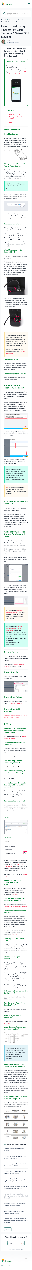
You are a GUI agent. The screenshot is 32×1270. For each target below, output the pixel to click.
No (23, 1243)
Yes (11, 1243)
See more (8, 1229)
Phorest (3, 20)
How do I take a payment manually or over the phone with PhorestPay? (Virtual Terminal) (16, 1220)
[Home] (7, 4)
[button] (29, 3)
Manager (11, 20)
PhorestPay (21, 20)
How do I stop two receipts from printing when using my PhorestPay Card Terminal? (16, 1196)
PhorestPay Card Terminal (9, 22)
